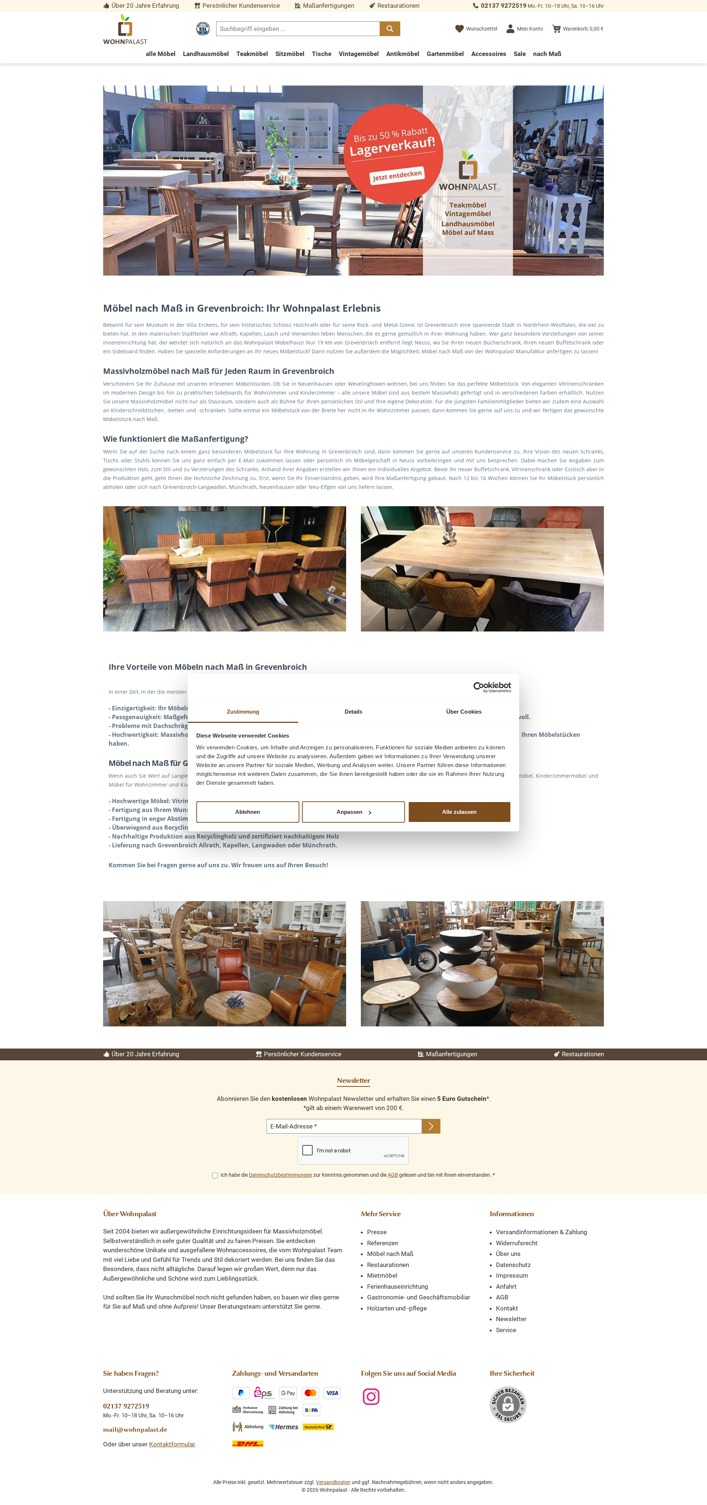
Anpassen (349, 812)
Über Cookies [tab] (464, 711)
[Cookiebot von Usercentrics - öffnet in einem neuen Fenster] (479, 687)
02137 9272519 (504, 5)
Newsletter (511, 1319)
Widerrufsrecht (517, 1243)
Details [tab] (354, 711)
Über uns (508, 1253)
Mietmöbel (382, 1275)
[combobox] (298, 28)
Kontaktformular (172, 1444)
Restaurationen (388, 1264)
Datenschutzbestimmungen (280, 1175)
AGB (393, 1175)
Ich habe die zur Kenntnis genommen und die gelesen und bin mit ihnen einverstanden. (358, 1175)
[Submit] (431, 1126)
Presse (377, 1232)
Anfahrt (506, 1286)
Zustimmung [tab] (243, 711)
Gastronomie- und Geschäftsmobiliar (418, 1297)
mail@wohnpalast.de (135, 1429)
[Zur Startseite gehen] (125, 29)
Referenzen (382, 1243)
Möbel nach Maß (390, 1253)
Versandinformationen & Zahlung (541, 1232)
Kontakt (507, 1308)
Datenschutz (513, 1264)
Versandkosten (333, 1482)
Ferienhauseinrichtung (397, 1286)
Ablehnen (247, 812)
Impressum (512, 1275)
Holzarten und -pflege (397, 1308)
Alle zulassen (459, 812)
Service (506, 1330)
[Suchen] (390, 28)
